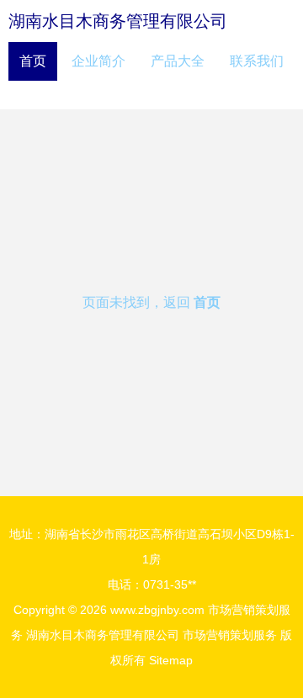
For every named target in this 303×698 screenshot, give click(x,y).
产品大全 (178, 61)
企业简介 (98, 61)
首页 (32, 61)
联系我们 (257, 61)
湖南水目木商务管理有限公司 (117, 21)
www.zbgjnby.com (157, 609)
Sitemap (171, 660)
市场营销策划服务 (230, 635)
